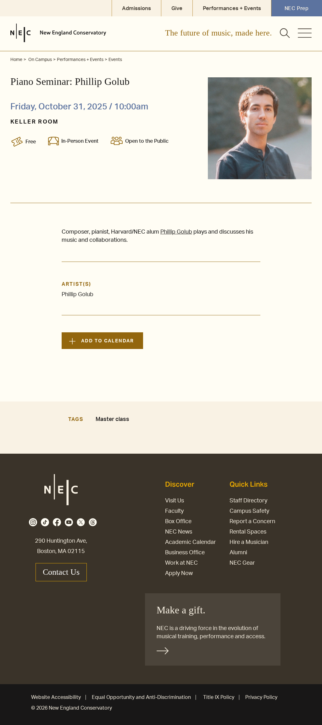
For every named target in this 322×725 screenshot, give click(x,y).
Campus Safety (249, 511)
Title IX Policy (218, 697)
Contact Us (61, 572)
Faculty (174, 511)
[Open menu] (305, 33)
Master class (112, 419)
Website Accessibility (56, 697)
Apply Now (179, 573)
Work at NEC (181, 563)
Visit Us (174, 501)
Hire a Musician (249, 542)
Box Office (178, 521)
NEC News (178, 532)
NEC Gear (242, 563)
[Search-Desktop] (285, 34)
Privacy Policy (261, 697)
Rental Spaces (248, 532)
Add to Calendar (107, 341)
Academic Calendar (190, 542)
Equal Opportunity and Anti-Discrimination (141, 697)
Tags (75, 419)
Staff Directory (248, 501)
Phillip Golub (176, 232)
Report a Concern (252, 521)
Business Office (185, 553)
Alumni (238, 553)
